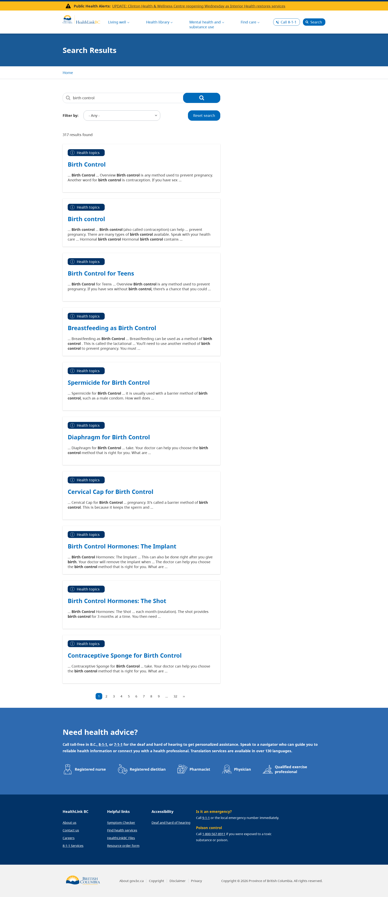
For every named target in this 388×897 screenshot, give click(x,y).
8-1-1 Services (73, 845)
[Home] (81, 19)
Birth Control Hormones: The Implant (122, 546)
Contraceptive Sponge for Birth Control (125, 655)
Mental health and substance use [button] (205, 24)
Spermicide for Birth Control (109, 382)
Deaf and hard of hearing (171, 822)
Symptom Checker (121, 822)
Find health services (122, 830)
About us (69, 822)
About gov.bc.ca (131, 881)
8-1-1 (288, 22)
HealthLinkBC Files (121, 838)
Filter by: (70, 115)
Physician (242, 769)
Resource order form (123, 845)
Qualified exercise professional (291, 769)
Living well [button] (117, 22)
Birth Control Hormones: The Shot (117, 601)
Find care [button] (248, 22)
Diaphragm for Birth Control (109, 437)
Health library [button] (157, 22)
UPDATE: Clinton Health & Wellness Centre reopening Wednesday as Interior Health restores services (198, 6)
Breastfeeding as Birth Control (112, 328)
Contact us (71, 830)
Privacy (196, 881)
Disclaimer (178, 881)
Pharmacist (200, 769)
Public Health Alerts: (92, 6)
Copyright (156, 881)
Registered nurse (90, 769)
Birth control (86, 219)
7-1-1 (118, 744)
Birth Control (87, 164)
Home (68, 72)
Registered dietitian (148, 769)
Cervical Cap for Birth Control (110, 492)
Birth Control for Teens (101, 273)
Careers (69, 838)
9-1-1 (206, 818)
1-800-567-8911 (213, 834)
